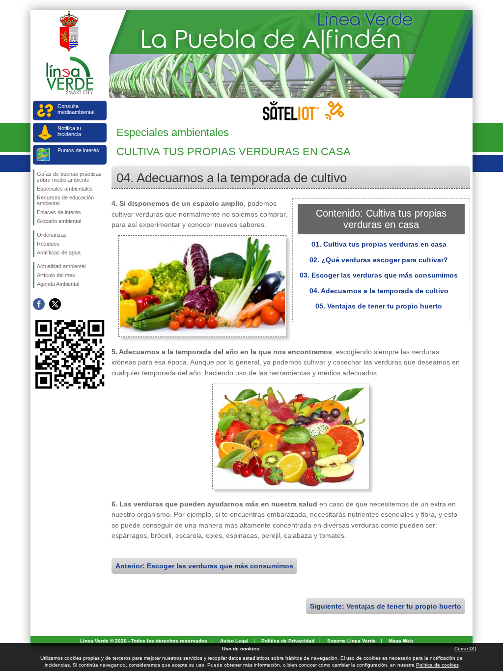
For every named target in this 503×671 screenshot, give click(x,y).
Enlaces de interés (59, 212)
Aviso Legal (234, 640)
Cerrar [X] (465, 648)
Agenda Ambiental (58, 284)
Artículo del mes (56, 275)
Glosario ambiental (59, 221)
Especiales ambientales (65, 189)
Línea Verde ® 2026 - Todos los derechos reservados (143, 640)
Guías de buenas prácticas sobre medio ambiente (69, 177)
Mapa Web (401, 640)
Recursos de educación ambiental (65, 200)
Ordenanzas (52, 235)
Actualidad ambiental (61, 266)
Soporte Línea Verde (351, 640)
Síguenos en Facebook (39, 304)
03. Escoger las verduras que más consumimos (379, 275)
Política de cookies (437, 665)
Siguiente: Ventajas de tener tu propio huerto (385, 606)
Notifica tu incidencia (69, 131)
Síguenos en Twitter (55, 304)
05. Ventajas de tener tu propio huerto (378, 306)
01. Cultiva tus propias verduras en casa (379, 244)
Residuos (48, 244)
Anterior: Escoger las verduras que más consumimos (204, 566)
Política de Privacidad (287, 640)
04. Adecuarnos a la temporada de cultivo (378, 291)
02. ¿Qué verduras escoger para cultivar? (378, 260)
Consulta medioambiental (75, 109)
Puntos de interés (78, 150)
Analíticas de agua (59, 252)
